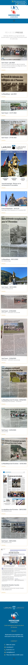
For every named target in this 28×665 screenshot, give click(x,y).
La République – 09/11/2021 (10, 259)
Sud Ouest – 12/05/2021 (9, 430)
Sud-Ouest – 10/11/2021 (9, 287)
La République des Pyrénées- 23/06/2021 (14, 400)
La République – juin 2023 (9, 94)
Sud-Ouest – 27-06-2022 (9, 137)
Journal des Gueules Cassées (10, 585)
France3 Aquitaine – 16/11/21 (10, 208)
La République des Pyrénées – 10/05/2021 (14, 463)
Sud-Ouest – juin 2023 (8, 62)
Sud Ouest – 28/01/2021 (9, 541)
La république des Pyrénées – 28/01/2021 (14, 509)
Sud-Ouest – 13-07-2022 (9, 113)
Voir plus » (4, 70)
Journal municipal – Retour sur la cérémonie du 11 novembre (11, 184)
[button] (14, 20)
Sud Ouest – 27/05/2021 (9, 311)
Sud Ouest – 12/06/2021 (9, 358)
